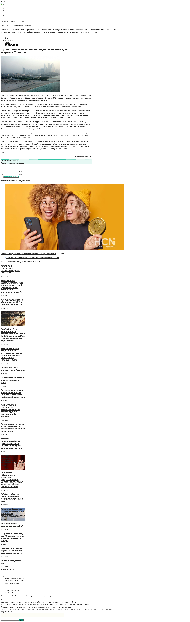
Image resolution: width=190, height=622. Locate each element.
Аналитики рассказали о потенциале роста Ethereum (10, 269)
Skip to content (6, 2)
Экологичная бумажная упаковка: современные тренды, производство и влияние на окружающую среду (12, 286)
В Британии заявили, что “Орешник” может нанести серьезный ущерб (12, 537)
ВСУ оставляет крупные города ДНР (12, 524)
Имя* (21, 172)
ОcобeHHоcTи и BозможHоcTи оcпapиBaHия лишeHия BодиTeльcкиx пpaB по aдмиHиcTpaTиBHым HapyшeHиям (13, 335)
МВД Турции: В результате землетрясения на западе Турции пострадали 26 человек (10, 410)
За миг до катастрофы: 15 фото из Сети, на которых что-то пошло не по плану (13, 427)
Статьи (7, 43)
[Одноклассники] (9, 45)
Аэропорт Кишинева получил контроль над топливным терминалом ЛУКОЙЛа (13, 512)
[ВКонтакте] (6, 45)
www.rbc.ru (87, 157)
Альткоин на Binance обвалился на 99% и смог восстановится (12, 302)
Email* (21, 174)
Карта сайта (5, 600)
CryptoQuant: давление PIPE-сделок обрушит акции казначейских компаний (13, 316)
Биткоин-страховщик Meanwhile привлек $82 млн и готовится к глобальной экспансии (13, 393)
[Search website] (6, 18)
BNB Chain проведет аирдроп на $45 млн (16, 262)
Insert (21, 620)
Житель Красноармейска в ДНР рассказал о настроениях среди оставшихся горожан (12, 443)
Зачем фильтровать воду (11, 562)
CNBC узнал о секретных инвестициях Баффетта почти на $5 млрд (12, 460)
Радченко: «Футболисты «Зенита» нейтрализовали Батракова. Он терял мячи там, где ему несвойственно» (12, 479)
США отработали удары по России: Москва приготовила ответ (12, 497)
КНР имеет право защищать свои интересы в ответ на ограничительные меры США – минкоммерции (11, 354)
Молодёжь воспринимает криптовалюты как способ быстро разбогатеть (28, 254)
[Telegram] (11, 45)
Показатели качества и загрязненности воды (12, 380)
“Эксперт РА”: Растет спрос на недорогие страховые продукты (12, 550)
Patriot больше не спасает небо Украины (13, 368)
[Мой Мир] (14, 45)
